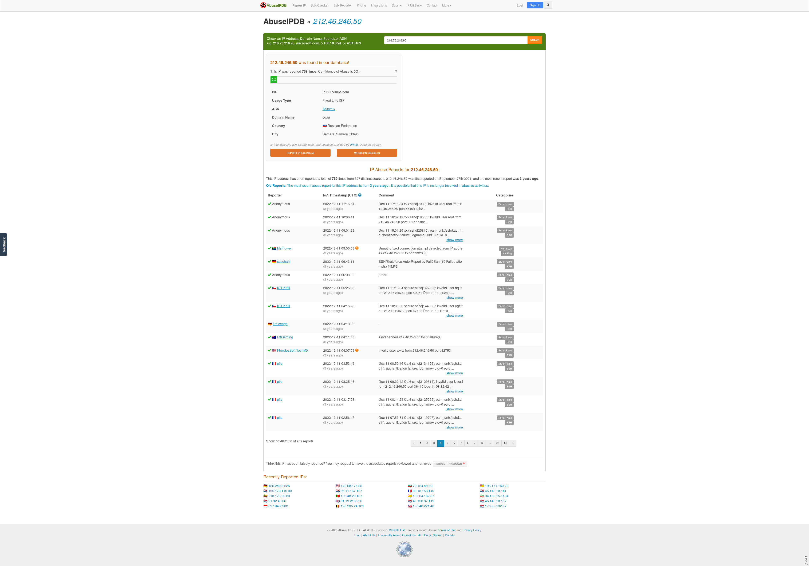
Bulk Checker (319, 5)
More (445, 5)
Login (520, 5)
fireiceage (280, 323)
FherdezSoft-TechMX (292, 350)
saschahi (284, 261)
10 (482, 443)
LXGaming (285, 337)
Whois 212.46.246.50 (367, 153)
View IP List (397, 530)
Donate (450, 535)
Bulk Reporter (343, 5)
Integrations (379, 5)
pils (279, 363)
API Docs (424, 535)
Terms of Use (447, 530)
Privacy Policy (471, 530)
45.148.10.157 (495, 500)
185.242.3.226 (279, 485)
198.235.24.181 (352, 505)
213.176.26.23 (279, 495)
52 (505, 443)
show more (454, 240)
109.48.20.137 (351, 495)
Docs (395, 5)
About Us (369, 535)
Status (437, 535)
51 (497, 443)
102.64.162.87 (423, 495)
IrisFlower (284, 248)
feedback (4, 245)
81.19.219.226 (351, 500)
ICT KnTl (283, 287)
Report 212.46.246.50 (300, 153)
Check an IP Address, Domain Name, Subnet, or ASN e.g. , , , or (314, 41)
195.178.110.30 (280, 490)
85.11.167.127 (351, 490)
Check (535, 40)
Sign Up (535, 5)
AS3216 (329, 108)
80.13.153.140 (423, 490)
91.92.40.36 (277, 500)
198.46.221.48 (423, 505)
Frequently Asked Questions (397, 535)
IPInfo (354, 145)
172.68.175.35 (351, 485)
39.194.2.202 (278, 505)
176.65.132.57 (495, 505)
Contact (432, 5)
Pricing (361, 5)
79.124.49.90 (422, 485)
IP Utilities (413, 5)
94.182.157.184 (496, 495)
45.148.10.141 (495, 490)
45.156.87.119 (423, 500)
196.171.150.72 (496, 485)
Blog (357, 535)
